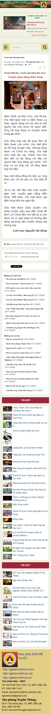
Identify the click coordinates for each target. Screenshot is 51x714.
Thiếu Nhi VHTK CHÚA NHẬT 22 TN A (30, 424)
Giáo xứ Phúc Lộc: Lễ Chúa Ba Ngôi (29, 641)
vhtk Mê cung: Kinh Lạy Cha (17, 304)
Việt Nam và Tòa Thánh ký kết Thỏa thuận (29, 628)
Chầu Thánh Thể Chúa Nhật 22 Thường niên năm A (27, 409)
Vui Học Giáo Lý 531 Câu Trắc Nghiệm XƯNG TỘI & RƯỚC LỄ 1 (28, 589)
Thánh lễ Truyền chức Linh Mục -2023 (30, 597)
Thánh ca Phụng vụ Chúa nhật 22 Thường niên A (28, 499)
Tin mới (25, 400)
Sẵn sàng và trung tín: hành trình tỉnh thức (30, 470)
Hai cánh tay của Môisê (15, 279)
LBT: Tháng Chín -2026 (23, 555)
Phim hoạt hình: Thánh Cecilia (18, 283)
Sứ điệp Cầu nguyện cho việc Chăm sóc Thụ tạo (29, 549)
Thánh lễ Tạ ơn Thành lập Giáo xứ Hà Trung (30, 513)
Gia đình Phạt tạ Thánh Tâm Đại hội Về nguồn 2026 (29, 491)
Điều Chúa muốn (21, 504)
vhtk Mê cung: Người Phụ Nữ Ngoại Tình (22, 327)
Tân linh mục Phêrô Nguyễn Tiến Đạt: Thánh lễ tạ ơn (30, 621)
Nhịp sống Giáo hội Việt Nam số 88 (29, 483)
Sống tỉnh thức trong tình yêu (26, 461)
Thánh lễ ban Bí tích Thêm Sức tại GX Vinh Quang (30, 541)
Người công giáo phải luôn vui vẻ (20, 323)
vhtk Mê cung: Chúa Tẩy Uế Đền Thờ (21, 364)
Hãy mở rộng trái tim (14, 339)
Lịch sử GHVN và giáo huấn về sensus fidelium (27, 534)
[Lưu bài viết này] (45, 67)
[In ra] (40, 67)
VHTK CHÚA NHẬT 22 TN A (26, 430)
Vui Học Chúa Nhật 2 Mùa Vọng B (19, 299)
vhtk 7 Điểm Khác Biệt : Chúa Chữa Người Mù (24, 308)
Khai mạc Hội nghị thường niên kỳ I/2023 (28, 606)
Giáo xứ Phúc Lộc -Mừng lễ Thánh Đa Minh (30, 636)
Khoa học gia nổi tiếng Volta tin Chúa (21, 371)
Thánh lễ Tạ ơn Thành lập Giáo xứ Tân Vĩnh (28, 477)
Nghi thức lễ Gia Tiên (22, 580)
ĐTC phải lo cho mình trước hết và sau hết (23, 288)
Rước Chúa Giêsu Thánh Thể (18, 343)
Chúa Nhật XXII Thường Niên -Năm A (35, 23)
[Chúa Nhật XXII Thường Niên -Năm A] (15, 22)
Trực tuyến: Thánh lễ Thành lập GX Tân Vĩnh (29, 527)
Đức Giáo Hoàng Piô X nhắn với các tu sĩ (23, 316)
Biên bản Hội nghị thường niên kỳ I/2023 (28, 613)
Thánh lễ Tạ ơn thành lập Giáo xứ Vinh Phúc (28, 416)
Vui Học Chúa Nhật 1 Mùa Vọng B (19, 295)
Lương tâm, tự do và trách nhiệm (27, 447)
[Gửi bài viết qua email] (35, 67)
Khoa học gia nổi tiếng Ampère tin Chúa (22, 378)
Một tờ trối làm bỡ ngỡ (15, 386)
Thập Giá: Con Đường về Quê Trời (28, 454)
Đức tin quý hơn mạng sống (17, 352)
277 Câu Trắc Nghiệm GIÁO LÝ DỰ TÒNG (29, 574)
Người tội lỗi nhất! (13, 348)
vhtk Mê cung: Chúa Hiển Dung (18, 390)
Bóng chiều (18, 519)
